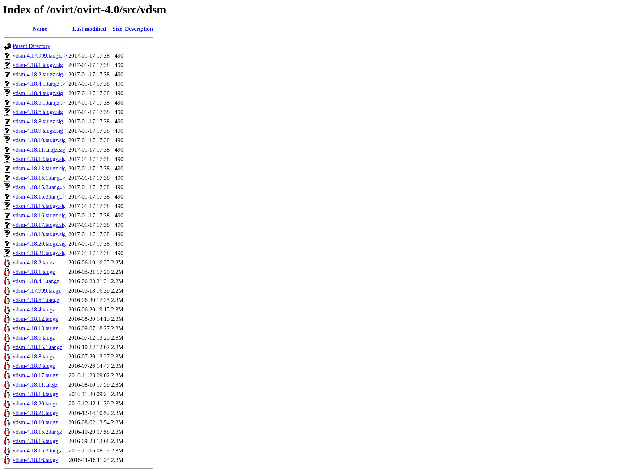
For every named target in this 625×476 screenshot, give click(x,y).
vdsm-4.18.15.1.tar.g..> (39, 178)
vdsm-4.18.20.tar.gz (35, 403)
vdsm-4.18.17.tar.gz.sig (39, 225)
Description (139, 29)
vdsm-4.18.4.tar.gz (34, 309)
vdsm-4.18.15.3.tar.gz (37, 450)
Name (40, 29)
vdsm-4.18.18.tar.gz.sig (39, 234)
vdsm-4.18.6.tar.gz (34, 338)
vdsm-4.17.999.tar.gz (37, 291)
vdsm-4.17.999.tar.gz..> (40, 55)
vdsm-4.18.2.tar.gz (34, 262)
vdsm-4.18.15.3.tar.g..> (39, 197)
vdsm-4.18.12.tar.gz (35, 319)
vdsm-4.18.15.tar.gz (35, 441)
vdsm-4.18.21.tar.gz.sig (39, 253)
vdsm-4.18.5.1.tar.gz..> (39, 102)
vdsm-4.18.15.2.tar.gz (37, 432)
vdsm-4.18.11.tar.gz (35, 385)
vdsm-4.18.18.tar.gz (35, 394)
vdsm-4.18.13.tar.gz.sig (39, 168)
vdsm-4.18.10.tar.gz (35, 422)
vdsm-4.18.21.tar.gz (35, 413)
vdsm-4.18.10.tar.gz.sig (39, 140)
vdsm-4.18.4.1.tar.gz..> (39, 84)
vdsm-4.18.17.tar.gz (35, 375)
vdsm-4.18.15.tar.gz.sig (39, 206)
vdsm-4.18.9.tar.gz (34, 366)
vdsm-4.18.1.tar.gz (34, 272)
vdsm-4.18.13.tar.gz (35, 328)
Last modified (89, 29)
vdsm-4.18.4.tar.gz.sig (38, 93)
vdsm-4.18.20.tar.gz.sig (39, 244)
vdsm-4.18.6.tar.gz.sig (38, 112)
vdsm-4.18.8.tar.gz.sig (38, 121)
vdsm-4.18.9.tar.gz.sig (38, 131)
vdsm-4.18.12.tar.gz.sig (39, 159)
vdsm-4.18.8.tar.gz (34, 356)
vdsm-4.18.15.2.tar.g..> (39, 187)
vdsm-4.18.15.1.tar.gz (37, 347)
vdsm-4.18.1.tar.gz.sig (38, 65)
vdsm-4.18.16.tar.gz (35, 460)
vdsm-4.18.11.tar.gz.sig (39, 149)
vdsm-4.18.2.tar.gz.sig (38, 74)
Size (117, 29)
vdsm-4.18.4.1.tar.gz (36, 281)
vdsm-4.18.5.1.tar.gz (36, 300)
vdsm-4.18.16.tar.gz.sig (39, 215)
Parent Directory (31, 46)
